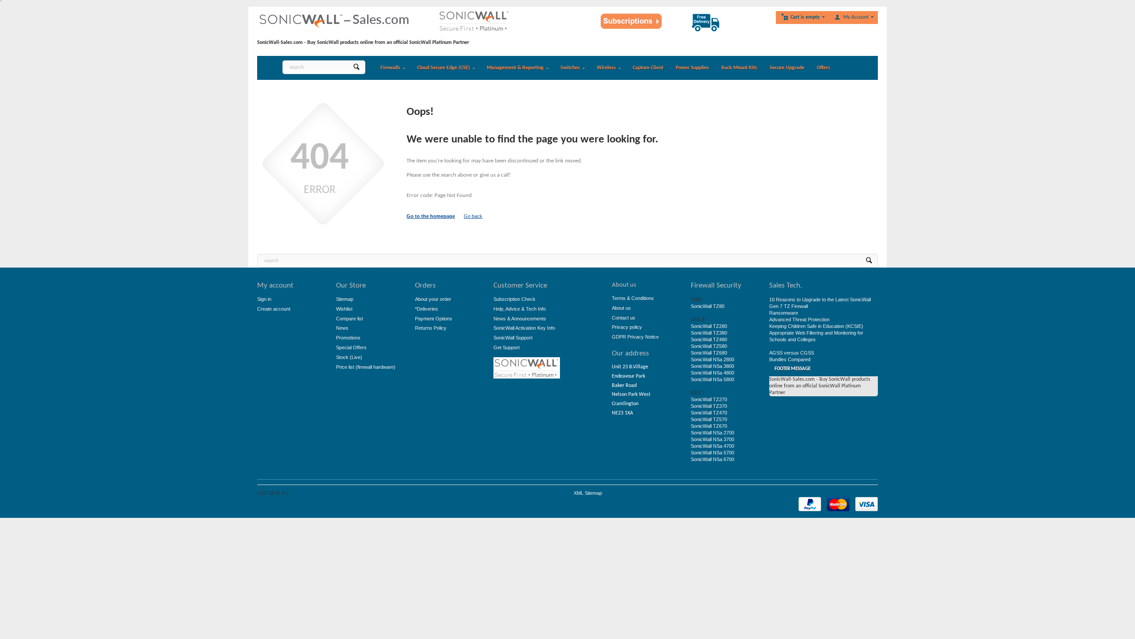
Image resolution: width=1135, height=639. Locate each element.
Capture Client (648, 68)
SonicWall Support (512, 337)
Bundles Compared (789, 359)
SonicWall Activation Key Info (524, 328)
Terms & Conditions (633, 298)
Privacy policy (627, 327)
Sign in (264, 299)
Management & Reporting (515, 68)
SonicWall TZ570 (709, 419)
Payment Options (433, 318)
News (342, 328)
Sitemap (344, 299)
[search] (356, 67)
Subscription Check (514, 299)
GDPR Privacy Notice (635, 336)
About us (621, 308)
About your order (433, 299)
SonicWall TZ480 (709, 339)
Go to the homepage (431, 216)
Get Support (506, 347)
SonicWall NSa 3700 (712, 439)
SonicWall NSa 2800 (712, 359)
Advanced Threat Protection (799, 319)
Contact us (623, 317)
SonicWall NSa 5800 (712, 379)
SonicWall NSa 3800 (712, 366)
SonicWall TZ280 (709, 326)
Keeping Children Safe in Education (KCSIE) (816, 326)
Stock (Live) (349, 357)
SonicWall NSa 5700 (712, 452)
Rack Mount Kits (739, 68)
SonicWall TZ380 (709, 332)
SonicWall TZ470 (709, 412)
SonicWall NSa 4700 (712, 446)
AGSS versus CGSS (791, 352)
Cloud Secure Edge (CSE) (443, 68)
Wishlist (344, 309)
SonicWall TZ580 (709, 346)
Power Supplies (692, 68)
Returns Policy (430, 328)
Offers (823, 68)
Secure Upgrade (787, 68)
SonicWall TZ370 (709, 406)
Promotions (348, 337)
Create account (273, 309)
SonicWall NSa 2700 (712, 432)
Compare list (349, 318)
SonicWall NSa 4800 (712, 372)
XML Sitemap (588, 493)
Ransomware (783, 313)
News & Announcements (519, 318)
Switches (570, 68)
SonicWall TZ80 (707, 306)
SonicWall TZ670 (709, 426)
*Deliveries (426, 309)
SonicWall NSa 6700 (712, 459)
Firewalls (390, 68)
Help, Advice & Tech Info (519, 309)
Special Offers (351, 347)
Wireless (606, 68)
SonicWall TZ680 (709, 352)
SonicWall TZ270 (709, 399)
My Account (856, 17)
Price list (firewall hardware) (365, 367)
